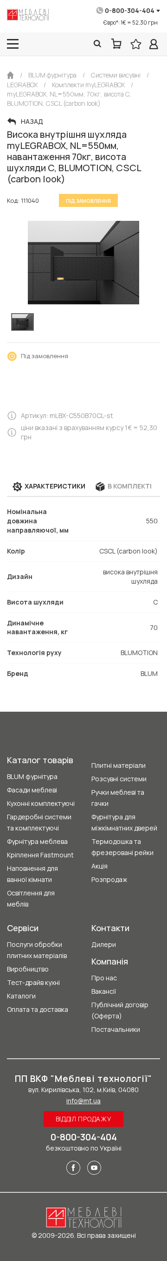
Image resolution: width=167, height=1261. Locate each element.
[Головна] (10, 75)
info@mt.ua (83, 1100)
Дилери (103, 944)
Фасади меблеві (32, 789)
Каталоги (21, 995)
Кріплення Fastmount (40, 854)
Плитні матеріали (118, 765)
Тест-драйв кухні (33, 982)
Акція (99, 866)
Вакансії (103, 991)
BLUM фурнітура (32, 776)
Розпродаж (109, 879)
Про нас (104, 977)
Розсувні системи (119, 778)
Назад (32, 121)
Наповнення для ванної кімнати (32, 874)
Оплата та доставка (37, 1009)
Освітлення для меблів (31, 898)
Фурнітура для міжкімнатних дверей (124, 822)
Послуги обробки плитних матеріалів (37, 950)
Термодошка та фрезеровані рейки (122, 847)
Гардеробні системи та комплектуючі (39, 822)
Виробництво (28, 969)
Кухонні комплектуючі (41, 803)
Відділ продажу (84, 1118)
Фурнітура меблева (37, 841)
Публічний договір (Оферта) (119, 1010)
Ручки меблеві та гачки (117, 798)
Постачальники (115, 1029)
